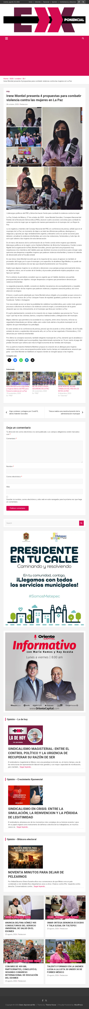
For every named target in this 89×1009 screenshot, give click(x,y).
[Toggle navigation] (6, 38)
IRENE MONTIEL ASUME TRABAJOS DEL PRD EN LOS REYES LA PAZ (68, 388)
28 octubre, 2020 (12, 104)
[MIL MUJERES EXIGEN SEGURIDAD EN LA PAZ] (44, 378)
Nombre (10, 466)
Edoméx (38, 2)
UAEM (58, 961)
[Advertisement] (44, 58)
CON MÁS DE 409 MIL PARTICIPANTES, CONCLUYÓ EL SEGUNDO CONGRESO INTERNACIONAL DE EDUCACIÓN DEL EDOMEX (21, 972)
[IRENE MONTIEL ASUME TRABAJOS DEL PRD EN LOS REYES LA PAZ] (70, 378)
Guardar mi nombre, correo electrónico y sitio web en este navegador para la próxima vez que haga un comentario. (44, 500)
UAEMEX (64, 961)
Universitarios (75, 961)
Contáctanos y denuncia (68, 2)
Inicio (30, 2)
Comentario (11, 439)
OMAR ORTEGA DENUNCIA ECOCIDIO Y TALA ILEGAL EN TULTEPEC (65, 924)
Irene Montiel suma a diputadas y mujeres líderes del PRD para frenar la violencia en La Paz (17, 388)
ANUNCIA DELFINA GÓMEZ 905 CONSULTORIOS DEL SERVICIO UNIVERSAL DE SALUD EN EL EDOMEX (20, 927)
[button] (24, 117)
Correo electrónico (14, 477)
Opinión (54, 2)
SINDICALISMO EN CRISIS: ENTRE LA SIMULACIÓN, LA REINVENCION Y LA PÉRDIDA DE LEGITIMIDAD (43, 813)
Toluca (27, 917)
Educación (18, 961)
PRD (8, 92)
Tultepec (74, 917)
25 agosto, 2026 (11, 934)
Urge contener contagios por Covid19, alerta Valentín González (23, 412)
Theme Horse (51, 1005)
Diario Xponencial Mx (27, 1005)
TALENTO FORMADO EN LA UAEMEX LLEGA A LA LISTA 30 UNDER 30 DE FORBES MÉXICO (65, 969)
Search (81, 523)
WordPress (78, 1005)
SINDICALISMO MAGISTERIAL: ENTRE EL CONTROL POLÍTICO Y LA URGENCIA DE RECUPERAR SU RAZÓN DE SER (38, 753)
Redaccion (24, 104)
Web (8, 487)
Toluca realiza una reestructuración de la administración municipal (64, 412)
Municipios (18, 917)
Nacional (46, 2)
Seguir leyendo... (26, 767)
